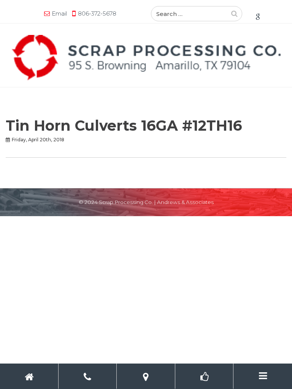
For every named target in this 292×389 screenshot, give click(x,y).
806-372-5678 (97, 13)
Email (59, 13)
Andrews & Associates (185, 202)
